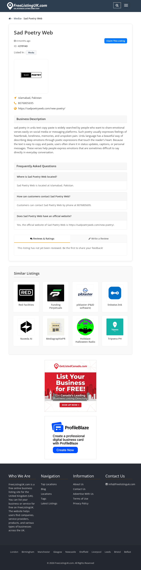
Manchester (44, 551)
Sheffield (83, 551)
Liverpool (96, 551)
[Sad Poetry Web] (31, 76)
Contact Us (79, 489)
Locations (46, 493)
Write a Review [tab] (100, 238)
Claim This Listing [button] (115, 40)
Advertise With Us (83, 493)
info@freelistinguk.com (122, 484)
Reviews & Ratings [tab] (43, 238)
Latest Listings (49, 503)
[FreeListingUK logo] (26, 6)
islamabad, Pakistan (30, 97)
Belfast (127, 551)
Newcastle (70, 551)
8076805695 (26, 103)
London (14, 551)
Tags (43, 498)
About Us (78, 484)
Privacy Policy (80, 503)
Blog (43, 489)
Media (17, 18)
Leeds (108, 551)
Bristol (117, 551)
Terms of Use (80, 498)
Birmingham (28, 551)
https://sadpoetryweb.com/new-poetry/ (41, 108)
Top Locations (49, 484)
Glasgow (57, 551)
